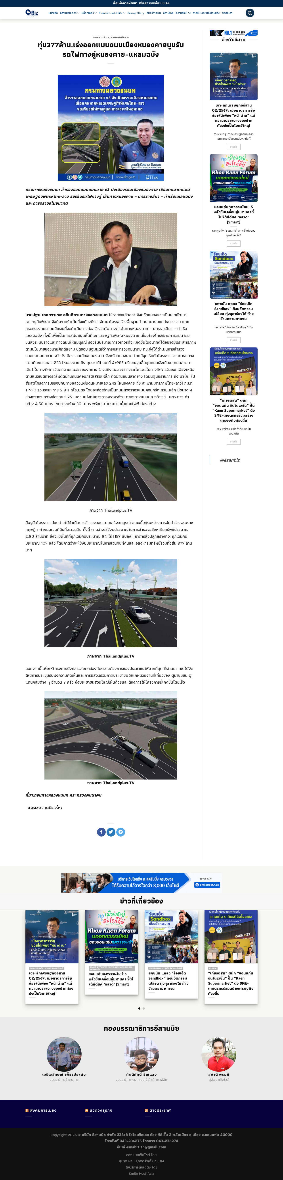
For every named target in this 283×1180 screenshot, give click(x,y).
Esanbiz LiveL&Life (110, 13)
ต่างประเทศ (160, 1110)
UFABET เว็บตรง (63, 1085)
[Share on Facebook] (101, 832)
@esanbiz (229, 460)
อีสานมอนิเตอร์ (68, 13)
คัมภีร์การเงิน (154, 13)
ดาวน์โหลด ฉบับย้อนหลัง (206, 13)
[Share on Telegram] (120, 832)
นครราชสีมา (101, 37)
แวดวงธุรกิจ (101, 1110)
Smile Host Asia (141, 1173)
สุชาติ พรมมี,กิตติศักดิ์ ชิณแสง (141, 1161)
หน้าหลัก (53, 13)
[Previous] (22, 948)
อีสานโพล (168, 13)
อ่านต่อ (233, 147)
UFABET (39, 1085)
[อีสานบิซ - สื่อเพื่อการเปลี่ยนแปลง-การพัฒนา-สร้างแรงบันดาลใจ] (33, 13)
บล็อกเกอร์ (88, 13)
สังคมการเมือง (43, 1110)
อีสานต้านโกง (183, 13)
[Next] (261, 948)
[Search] (250, 13)
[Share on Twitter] (111, 832)
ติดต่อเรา (227, 13)
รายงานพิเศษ (120, 37)
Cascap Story (136, 13)
